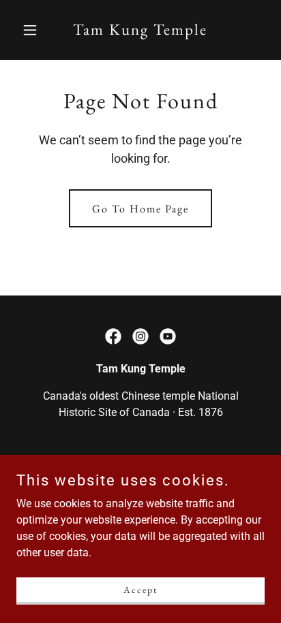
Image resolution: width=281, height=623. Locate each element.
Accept (140, 589)
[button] (35, 30)
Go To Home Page (140, 209)
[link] (140, 31)
